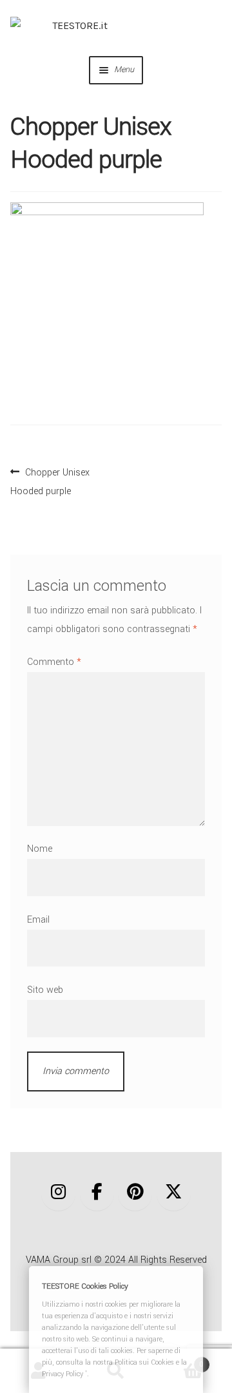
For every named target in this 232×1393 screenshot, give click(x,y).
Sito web (45, 990)
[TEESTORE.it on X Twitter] (174, 1193)
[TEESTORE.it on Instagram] (58, 1193)
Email (38, 920)
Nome (39, 849)
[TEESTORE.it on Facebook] (97, 1193)
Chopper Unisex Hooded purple (50, 480)
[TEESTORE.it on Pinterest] (135, 1193)
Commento (54, 662)
